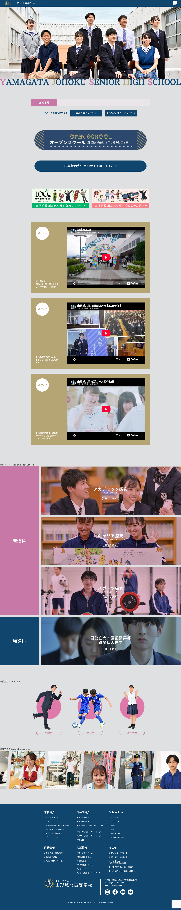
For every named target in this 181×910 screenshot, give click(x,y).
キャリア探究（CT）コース (89, 832)
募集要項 (82, 861)
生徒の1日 (115, 821)
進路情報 (49, 847)
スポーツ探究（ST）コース (89, 836)
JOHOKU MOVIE (117, 837)
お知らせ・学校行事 (119, 853)
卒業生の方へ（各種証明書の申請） (118, 862)
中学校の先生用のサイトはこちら (89, 166)
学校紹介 (49, 812)
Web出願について (85, 865)
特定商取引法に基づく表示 (122, 867)
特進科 (81, 840)
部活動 (113, 829)
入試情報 (82, 847)
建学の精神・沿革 (53, 818)
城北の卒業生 (51, 857)
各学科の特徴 (83, 821)
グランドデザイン (53, 837)
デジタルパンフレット (55, 829)
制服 (112, 825)
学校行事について (84, 113)
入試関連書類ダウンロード (89, 873)
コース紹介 (83, 812)
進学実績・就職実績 (54, 853)
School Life (116, 812)
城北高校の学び (84, 818)
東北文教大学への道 (54, 861)
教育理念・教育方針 (54, 833)
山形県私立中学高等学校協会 (123, 871)
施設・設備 (115, 833)
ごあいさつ (50, 821)
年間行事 (114, 818)
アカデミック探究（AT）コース (90, 826)
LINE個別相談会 (84, 857)
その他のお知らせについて (119, 113)
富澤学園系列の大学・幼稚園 (58, 825)
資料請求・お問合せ (119, 857)
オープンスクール (85, 853)
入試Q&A (82, 869)
